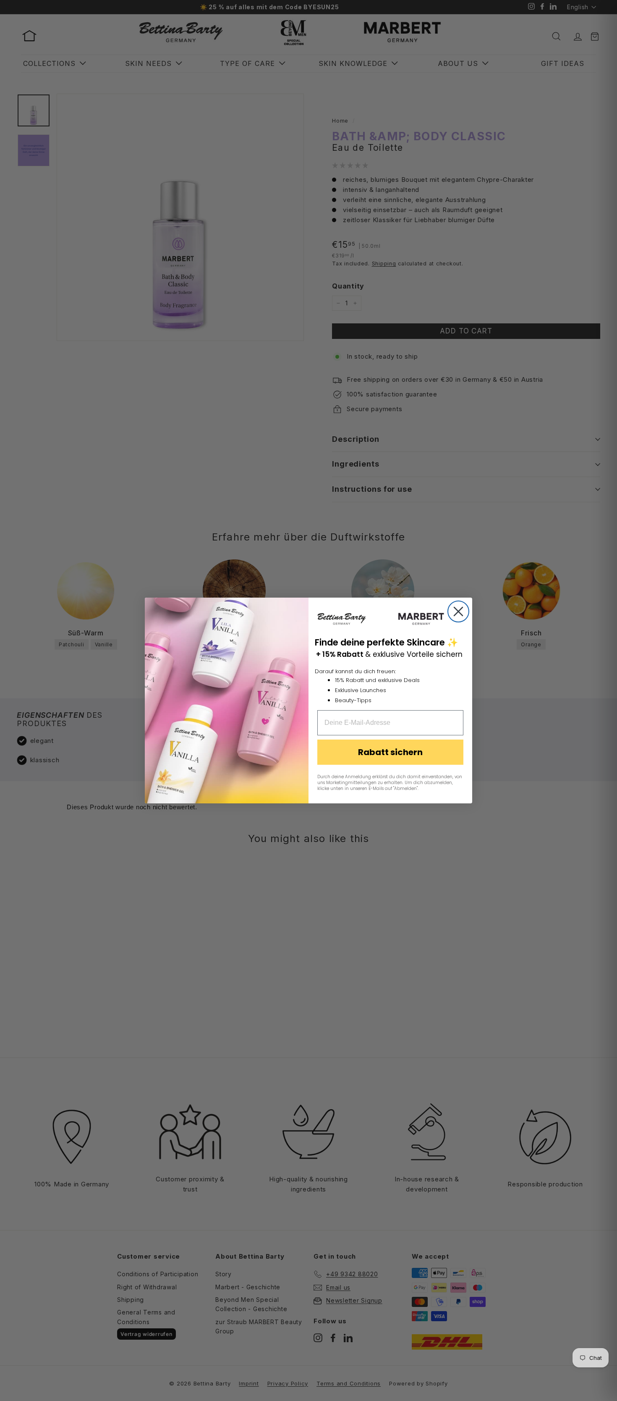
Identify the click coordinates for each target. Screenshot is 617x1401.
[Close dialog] (458, 611)
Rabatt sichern (390, 752)
